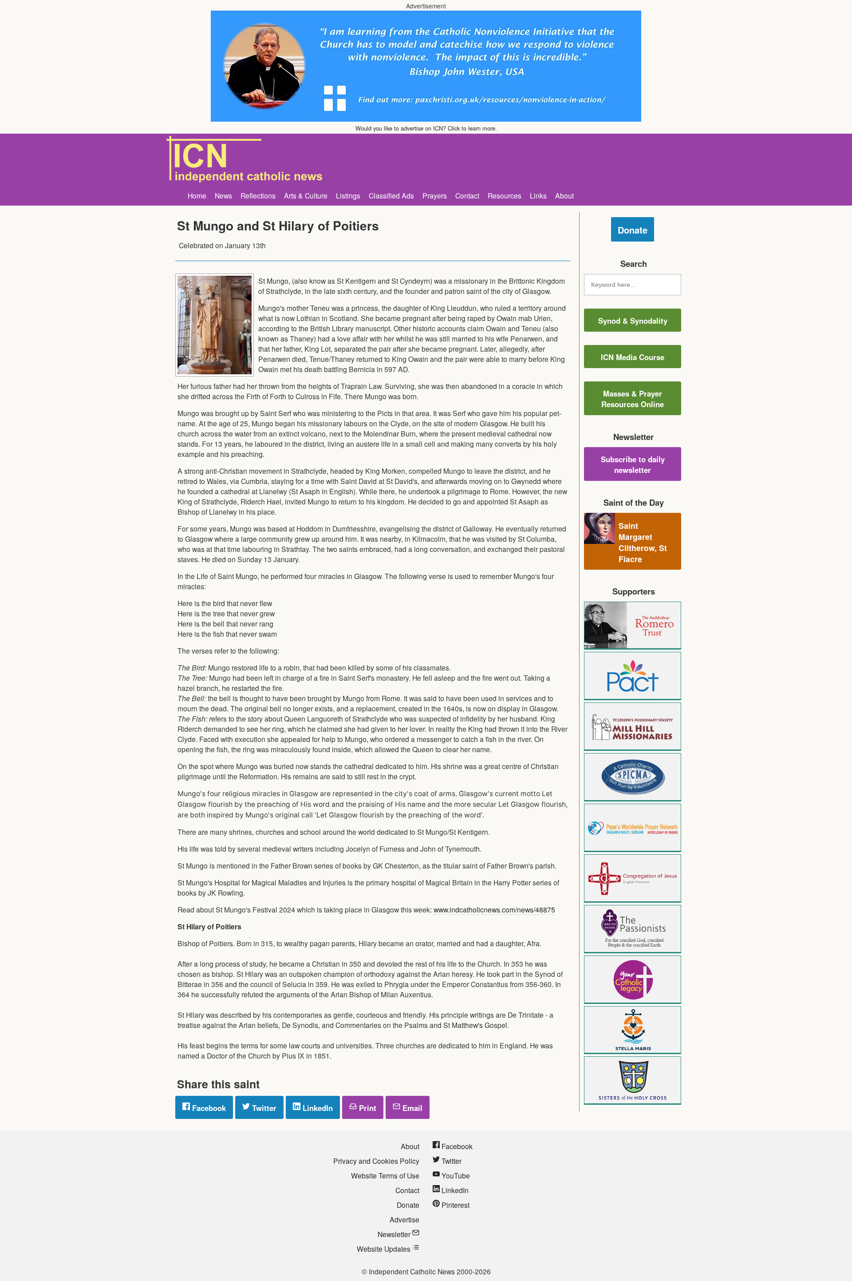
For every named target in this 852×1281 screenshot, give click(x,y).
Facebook (208, 1108)
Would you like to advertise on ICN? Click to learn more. (426, 128)
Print (366, 1108)
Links (538, 195)
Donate (632, 229)
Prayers (434, 195)
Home (197, 195)
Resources (504, 195)
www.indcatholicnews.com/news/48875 (494, 909)
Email (411, 1108)
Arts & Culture (305, 195)
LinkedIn (316, 1108)
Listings (348, 195)
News (223, 195)
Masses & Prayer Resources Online (632, 398)
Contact (467, 195)
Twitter (263, 1108)
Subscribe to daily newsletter (633, 464)
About (564, 195)
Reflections (258, 195)
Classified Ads (391, 195)
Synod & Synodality (632, 320)
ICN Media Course (632, 357)
